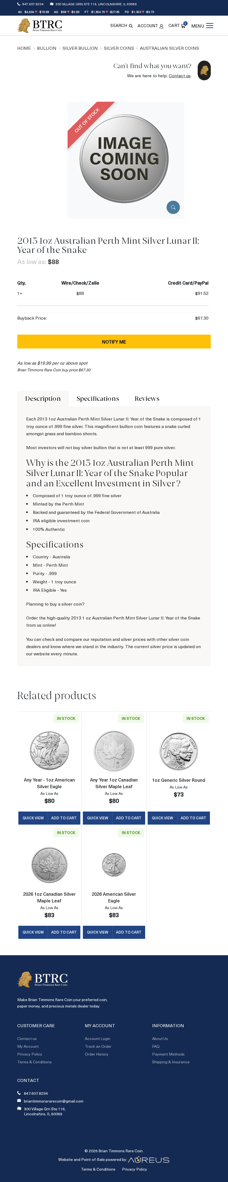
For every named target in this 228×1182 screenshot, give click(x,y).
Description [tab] (43, 398)
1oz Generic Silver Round (178, 780)
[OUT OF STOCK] (126, 159)
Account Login (97, 1038)
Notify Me (114, 342)
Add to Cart (64, 817)
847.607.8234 (32, 4)
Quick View (33, 817)
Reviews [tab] (147, 398)
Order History (96, 1054)
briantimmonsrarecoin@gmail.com (53, 1101)
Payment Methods (168, 1054)
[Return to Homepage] (39, 25)
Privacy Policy (29, 1054)
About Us (160, 1038)
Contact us (179, 75)
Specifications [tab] (98, 398)
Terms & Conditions (34, 1061)
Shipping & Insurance (171, 1061)
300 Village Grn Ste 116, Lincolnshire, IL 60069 (96, 4)
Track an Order (98, 1046)
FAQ (156, 1046)
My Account (28, 1046)
